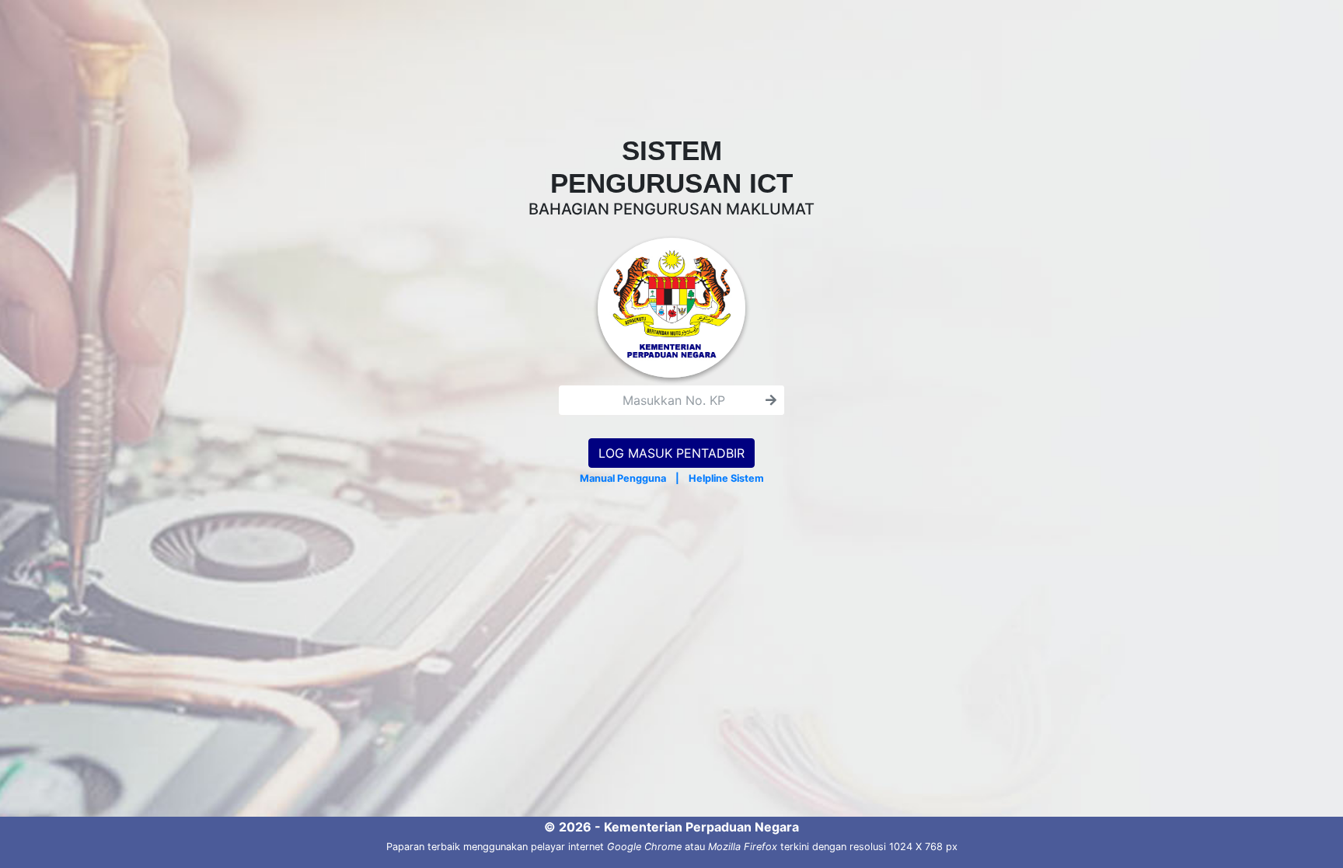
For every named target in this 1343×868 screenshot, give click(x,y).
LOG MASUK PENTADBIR (671, 453)
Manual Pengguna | (626, 478)
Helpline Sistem (726, 478)
